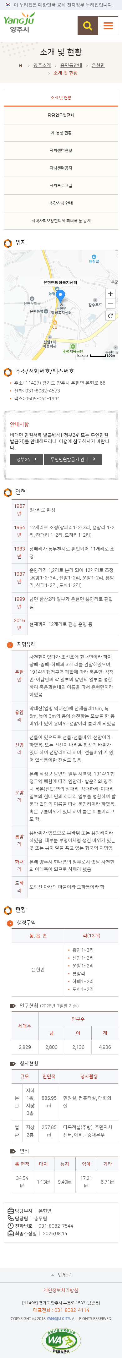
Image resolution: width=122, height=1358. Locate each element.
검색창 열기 (88, 25)
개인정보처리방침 (61, 1290)
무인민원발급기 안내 (70, 459)
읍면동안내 (71, 65)
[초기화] (110, 315)
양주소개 (42, 65)
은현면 (98, 65)
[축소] (110, 303)
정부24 (23, 459)
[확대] (110, 293)
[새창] (61, 1341)
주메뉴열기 (108, 25)
